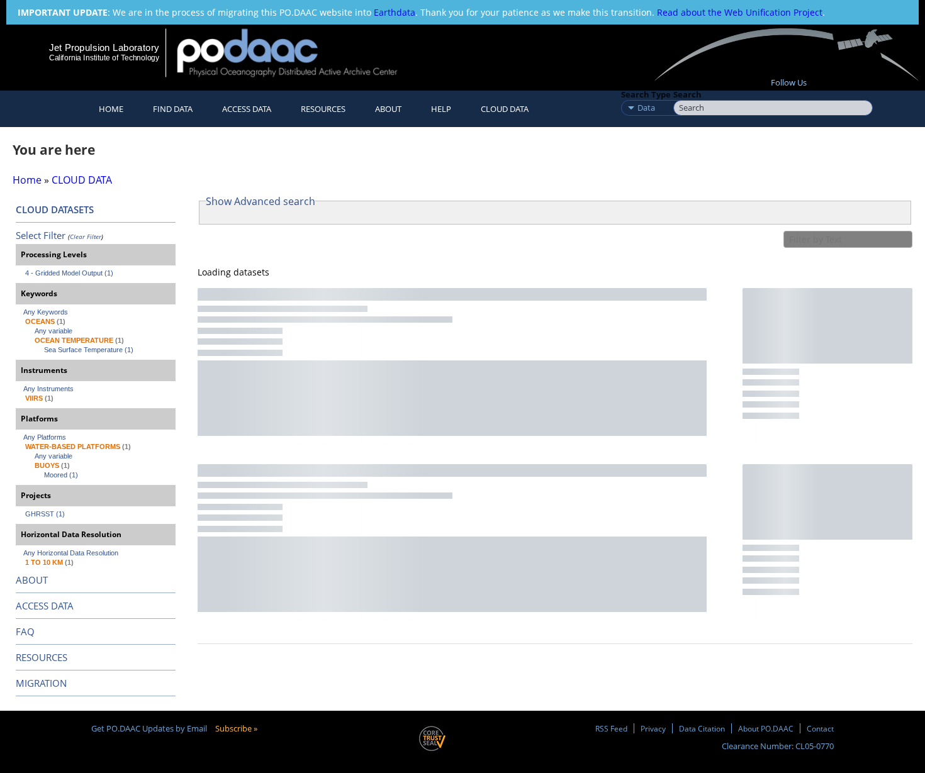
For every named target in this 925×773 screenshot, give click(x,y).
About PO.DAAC (765, 728)
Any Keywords (45, 312)
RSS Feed (611, 728)
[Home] (298, 52)
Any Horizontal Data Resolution (70, 553)
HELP (441, 108)
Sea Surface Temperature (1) (88, 349)
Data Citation (702, 728)
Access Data (246, 108)
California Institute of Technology (104, 57)
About (388, 108)
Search (687, 94)
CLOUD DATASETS (55, 209)
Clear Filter (85, 236)
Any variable (53, 331)
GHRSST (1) (45, 514)
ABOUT (32, 580)
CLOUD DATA (505, 108)
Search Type (646, 94)
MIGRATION (41, 683)
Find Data (173, 108)
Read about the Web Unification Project (739, 12)
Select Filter (40, 235)
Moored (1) (61, 475)
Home (111, 108)
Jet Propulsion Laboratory (104, 47)
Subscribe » (236, 728)
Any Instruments (48, 388)
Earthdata (394, 12)
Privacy (653, 728)
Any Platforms (44, 437)
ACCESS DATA (45, 605)
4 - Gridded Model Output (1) (69, 273)
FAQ (25, 631)
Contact (820, 728)
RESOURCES (323, 108)
